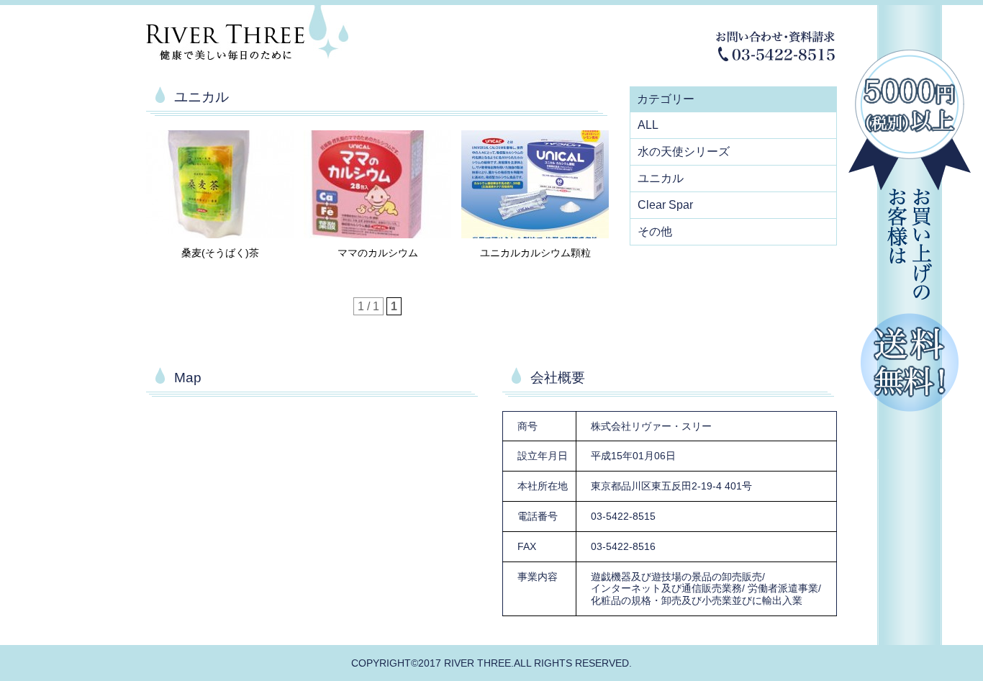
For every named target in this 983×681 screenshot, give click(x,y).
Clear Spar (665, 205)
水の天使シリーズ (684, 151)
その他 (655, 231)
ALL (648, 125)
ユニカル (661, 178)
